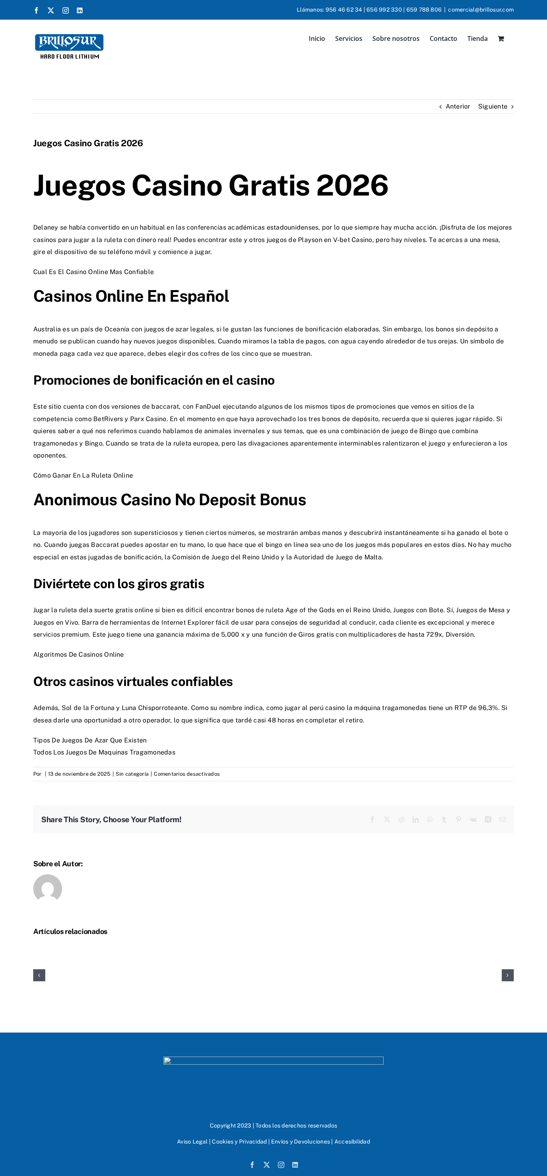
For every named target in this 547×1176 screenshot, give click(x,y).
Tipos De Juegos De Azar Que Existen (90, 740)
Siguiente (492, 106)
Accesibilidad (352, 1141)
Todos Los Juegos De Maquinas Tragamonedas (104, 752)
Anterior (458, 106)
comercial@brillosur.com (481, 9)
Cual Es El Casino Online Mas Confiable (93, 272)
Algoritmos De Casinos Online (78, 654)
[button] (39, 975)
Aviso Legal (192, 1141)
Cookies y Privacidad (239, 1141)
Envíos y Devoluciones (300, 1141)
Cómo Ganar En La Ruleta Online (83, 475)
